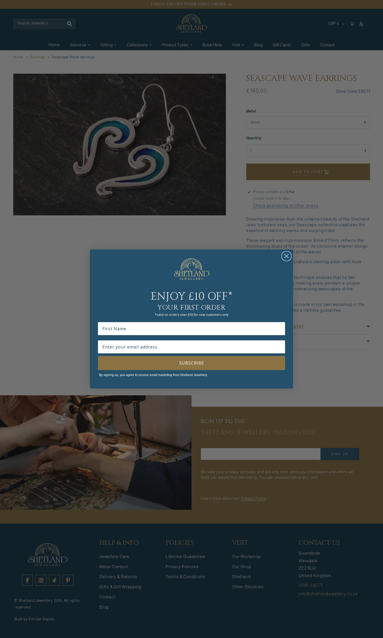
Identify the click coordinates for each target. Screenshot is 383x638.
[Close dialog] (286, 256)
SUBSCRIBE (191, 363)
